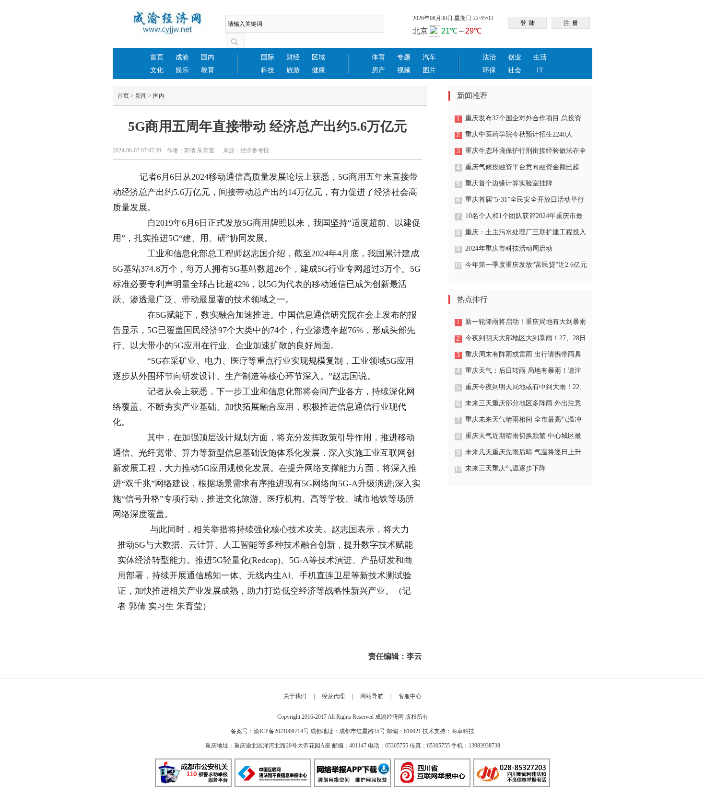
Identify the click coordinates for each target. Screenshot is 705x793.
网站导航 (371, 696)
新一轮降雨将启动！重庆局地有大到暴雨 (525, 321)
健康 (318, 70)
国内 (207, 57)
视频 (404, 70)
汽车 (429, 57)
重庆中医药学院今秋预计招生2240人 (519, 134)
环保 (489, 70)
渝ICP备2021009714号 (281, 731)
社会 (514, 70)
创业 (514, 57)
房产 (378, 70)
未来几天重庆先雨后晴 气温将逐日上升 (523, 452)
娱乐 (182, 70)
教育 (207, 70)
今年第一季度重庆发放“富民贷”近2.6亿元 (526, 264)
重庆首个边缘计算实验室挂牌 (508, 183)
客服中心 (410, 696)
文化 (157, 70)
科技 (267, 70)
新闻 (141, 95)
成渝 (182, 57)
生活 (540, 57)
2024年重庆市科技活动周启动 (508, 248)
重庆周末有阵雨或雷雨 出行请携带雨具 (523, 354)
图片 (429, 70)
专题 (404, 57)
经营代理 (333, 696)
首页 (157, 57)
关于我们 (294, 696)
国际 (267, 57)
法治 (489, 57)
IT (540, 70)
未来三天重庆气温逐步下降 (505, 468)
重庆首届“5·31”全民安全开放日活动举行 (524, 199)
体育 (378, 57)
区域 (318, 57)
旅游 (293, 70)
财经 (293, 57)
